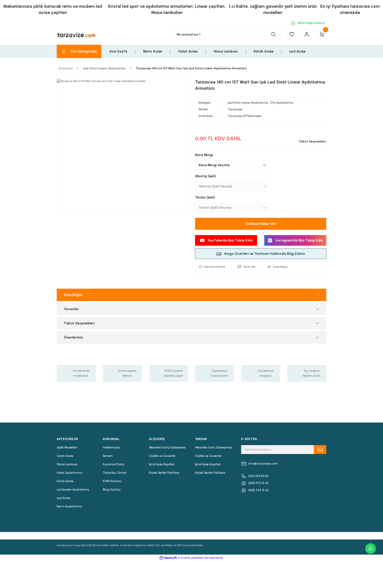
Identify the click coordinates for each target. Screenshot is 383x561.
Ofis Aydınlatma (281, 103)
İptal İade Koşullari (162, 464)
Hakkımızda (111, 447)
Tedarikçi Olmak (114, 473)
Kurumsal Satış (113, 464)
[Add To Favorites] (212, 267)
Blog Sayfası (112, 489)
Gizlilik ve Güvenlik (162, 456)
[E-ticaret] (191, 558)
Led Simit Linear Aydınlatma (248, 103)
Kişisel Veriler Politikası (164, 473)
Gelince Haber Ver (261, 224)
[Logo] (76, 34)
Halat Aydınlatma (69, 473)
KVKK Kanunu (112, 481)
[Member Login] (306, 34)
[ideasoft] (168, 558)
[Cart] (321, 34)
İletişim (108, 456)
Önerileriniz (73, 337)
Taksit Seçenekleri (79, 323)
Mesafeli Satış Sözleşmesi (167, 447)
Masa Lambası (67, 464)
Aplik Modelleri (67, 447)
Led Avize (63, 498)
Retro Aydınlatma (69, 506)
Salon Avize (65, 456)
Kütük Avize (65, 481)
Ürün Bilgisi (73, 295)
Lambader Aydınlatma (73, 489)
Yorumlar (71, 309)
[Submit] (320, 449)
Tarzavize (235, 109)
